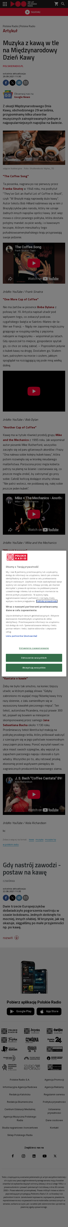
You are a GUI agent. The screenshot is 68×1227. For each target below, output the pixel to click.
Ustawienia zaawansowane (34, 648)
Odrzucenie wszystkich (34, 657)
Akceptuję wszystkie (34, 667)
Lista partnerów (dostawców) (21, 636)
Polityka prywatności (47, 601)
